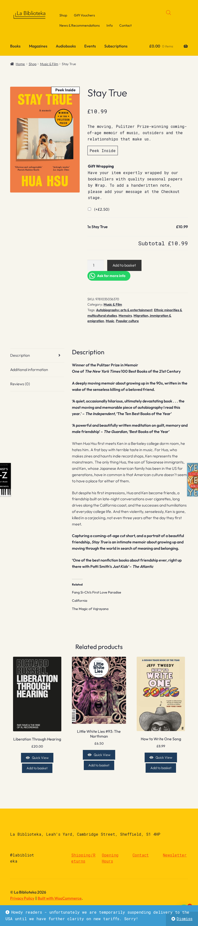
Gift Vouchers (84, 15)
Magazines (38, 46)
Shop (63, 15)
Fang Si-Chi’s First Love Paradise (96, 592)
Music (110, 321)
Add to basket (124, 265)
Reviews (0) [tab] (20, 383)
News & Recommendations (79, 25)
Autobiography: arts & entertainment (124, 310)
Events (90, 46)
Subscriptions (115, 46)
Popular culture (127, 321)
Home (20, 64)
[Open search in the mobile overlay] (168, 12)
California (79, 600)
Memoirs (125, 315)
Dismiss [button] (184, 918)
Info (109, 25)
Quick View (40, 758)
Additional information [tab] (29, 369)
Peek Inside (103, 150)
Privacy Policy (22, 898)
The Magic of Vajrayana (90, 609)
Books (15, 46)
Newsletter (175, 854)
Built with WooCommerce (60, 898)
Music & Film (49, 64)
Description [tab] (20, 355)
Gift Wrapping (101, 166)
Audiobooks (66, 46)
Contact (125, 25)
